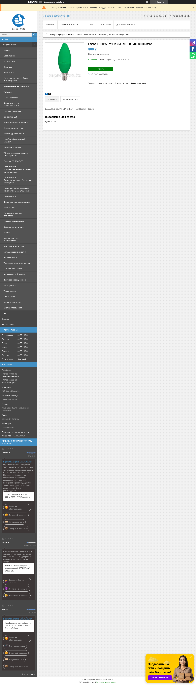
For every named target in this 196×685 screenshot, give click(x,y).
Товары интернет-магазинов (17, 263)
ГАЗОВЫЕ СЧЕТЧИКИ (13, 268)
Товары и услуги (9, 44)
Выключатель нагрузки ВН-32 (17, 86)
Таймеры (8, 92)
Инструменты (10, 285)
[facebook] (46, 94)
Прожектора (9, 61)
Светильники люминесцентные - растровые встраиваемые (18, 169)
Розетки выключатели (14, 221)
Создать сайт (49, 2)
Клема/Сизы (9, 296)
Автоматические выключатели (11, 239)
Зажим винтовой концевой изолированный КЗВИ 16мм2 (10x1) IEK (17, 568)
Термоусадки (10, 291)
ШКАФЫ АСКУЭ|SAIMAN (14, 274)
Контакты (106, 24)
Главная (50, 24)
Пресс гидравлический (14, 133)
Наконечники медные (14, 128)
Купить (100, 69)
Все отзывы (27, 674)
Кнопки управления (13, 307)
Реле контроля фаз (12, 147)
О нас (4, 313)
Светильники (10, 196)
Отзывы (5, 319)
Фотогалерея (8, 324)
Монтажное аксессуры (14, 246)
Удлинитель (9, 72)
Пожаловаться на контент (106, 682)
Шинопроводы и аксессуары (17, 202)
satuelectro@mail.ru (10, 419)
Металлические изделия (15, 252)
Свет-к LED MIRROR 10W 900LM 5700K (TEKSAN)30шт (17, 496)
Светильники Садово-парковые (14, 214)
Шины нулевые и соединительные (11, 104)
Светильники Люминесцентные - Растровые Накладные (18, 180)
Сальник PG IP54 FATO (13, 161)
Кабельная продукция (14, 227)
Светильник (9, 55)
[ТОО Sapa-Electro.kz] (18, 20)
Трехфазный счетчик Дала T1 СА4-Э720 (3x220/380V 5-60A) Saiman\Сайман (18, 625)
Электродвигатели (12, 302)
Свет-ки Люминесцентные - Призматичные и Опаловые (16, 189)
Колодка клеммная (12, 111)
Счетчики (8, 67)
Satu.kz (110, 680)
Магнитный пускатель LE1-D (16, 122)
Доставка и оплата (126, 24)
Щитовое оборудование (15, 280)
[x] (49, 94)
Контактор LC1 (10, 117)
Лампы (7, 50)
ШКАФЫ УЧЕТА (10, 257)
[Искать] (34, 34)
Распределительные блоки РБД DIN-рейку (16, 79)
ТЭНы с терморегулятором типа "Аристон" (16, 154)
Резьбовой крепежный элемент (14, 140)
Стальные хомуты (12, 97)
